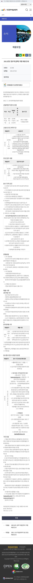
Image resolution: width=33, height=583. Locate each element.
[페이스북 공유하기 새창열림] (26, 55)
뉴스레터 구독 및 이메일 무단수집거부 (14, 549)
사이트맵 (28, 549)
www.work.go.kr (8, 498)
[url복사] (30, 55)
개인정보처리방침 (13, 547)
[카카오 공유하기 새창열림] (23, 55)
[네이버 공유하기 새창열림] (20, 55)
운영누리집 (24, 4)
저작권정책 (22, 547)
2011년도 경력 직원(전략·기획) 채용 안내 (19, 526)
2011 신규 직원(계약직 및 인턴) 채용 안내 (19, 534)
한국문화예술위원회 (13, 10)
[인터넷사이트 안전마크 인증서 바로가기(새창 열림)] (17, 564)
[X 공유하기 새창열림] (17, 55)
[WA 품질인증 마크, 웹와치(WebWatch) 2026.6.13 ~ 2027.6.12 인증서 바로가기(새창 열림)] (25, 564)
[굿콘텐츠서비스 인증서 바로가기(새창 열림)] (17, 570)
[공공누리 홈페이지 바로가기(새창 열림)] (7, 566)
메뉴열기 (30, 10)
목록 (16, 518)
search (26, 10)
